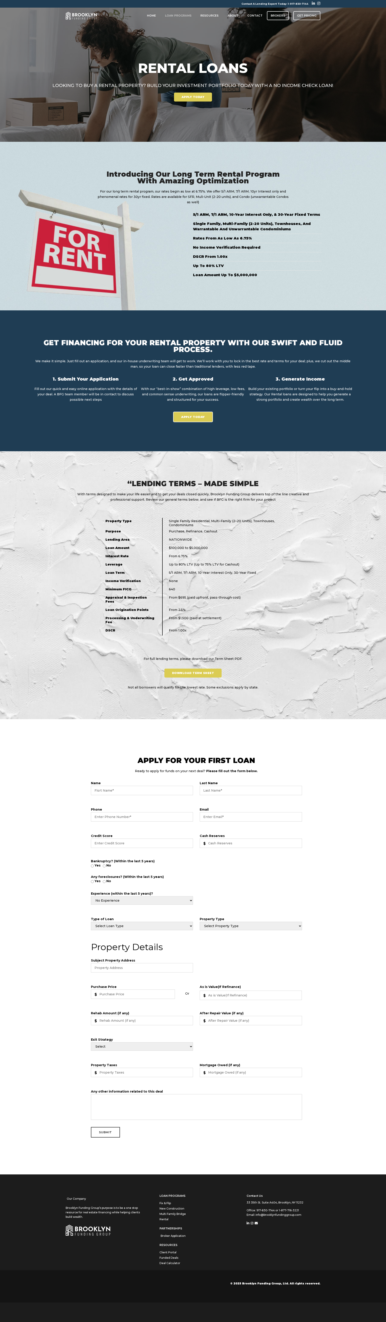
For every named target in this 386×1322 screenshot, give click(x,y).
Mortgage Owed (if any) (220, 1065)
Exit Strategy (102, 1039)
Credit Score (102, 835)
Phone (96, 809)
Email (204, 809)
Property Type (212, 919)
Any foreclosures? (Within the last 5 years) (127, 876)
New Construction (171, 1208)
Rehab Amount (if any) (110, 1013)
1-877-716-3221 (289, 1210)
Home (151, 15)
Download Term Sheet (193, 673)
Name (96, 783)
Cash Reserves (212, 835)
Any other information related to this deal (127, 1091)
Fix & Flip (165, 1203)
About (233, 15)
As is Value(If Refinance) (220, 987)
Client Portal (167, 1252)
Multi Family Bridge (172, 1214)
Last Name (209, 783)
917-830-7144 (265, 1210)
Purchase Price (104, 986)
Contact (254, 15)
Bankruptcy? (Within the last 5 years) (123, 861)
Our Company (76, 1198)
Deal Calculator (169, 1263)
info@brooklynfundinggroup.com (278, 1214)
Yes (97, 865)
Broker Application (173, 1235)
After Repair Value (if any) (221, 1013)
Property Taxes (104, 1065)
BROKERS (278, 15)
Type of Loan (102, 919)
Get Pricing (307, 15)
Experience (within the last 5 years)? (122, 893)
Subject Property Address (113, 960)
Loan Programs (178, 15)
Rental (163, 1219)
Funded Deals (168, 1257)
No (108, 865)
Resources (209, 15)
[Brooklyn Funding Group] (81, 15)
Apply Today (193, 97)
